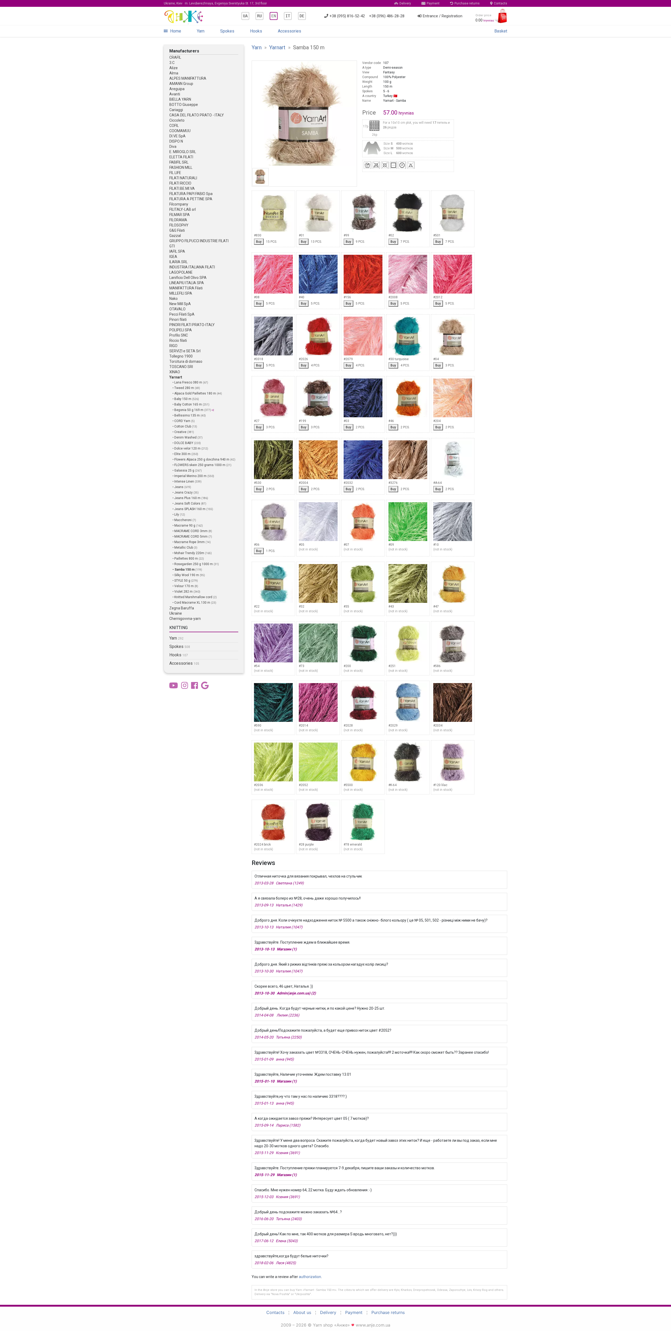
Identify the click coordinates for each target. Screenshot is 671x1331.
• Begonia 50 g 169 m (188, 410)
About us (302, 1312)
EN (273, 16)
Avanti (174, 94)
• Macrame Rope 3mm (188, 542)
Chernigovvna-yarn (185, 618)
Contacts (500, 3)
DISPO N (176, 141)
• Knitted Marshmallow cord (192, 597)
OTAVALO (177, 309)
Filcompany (178, 204)
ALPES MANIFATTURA (187, 78)
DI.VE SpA (177, 136)
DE (302, 16)
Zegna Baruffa (181, 608)
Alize (173, 68)
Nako (173, 298)
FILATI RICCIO (180, 183)
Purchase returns (467, 3)
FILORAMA (178, 220)
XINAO (174, 372)
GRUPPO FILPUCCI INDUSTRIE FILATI (199, 241)
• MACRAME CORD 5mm (190, 536)
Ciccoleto (177, 120)
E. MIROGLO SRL (182, 152)
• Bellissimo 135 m (186, 415)
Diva (172, 146)
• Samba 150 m (183, 569)
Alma (173, 73)
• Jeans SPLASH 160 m (189, 509)
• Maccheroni (182, 520)
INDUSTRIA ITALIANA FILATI (192, 267)
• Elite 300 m (181, 454)
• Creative (179, 432)
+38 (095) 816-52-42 (347, 16)
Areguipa (177, 89)
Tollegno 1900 (181, 356)
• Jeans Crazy (182, 492)
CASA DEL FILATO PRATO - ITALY (196, 115)
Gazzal (175, 236)
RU (259, 16)
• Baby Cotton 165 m (187, 404)
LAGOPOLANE (181, 272)
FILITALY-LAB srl (182, 209)
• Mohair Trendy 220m (188, 553)
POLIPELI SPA (180, 330)
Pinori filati (178, 319)
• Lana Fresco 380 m (187, 382)
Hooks (256, 31)
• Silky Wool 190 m (186, 575)
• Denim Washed (184, 437)
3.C (172, 63)
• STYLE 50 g (181, 580)
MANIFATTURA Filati (186, 288)
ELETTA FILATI (181, 157)
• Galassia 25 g (183, 470)
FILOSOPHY (178, 225)
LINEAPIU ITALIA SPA (186, 283)
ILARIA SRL (178, 262)
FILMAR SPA (179, 215)
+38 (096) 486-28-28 (386, 16)
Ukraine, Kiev (215, 3)
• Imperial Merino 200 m (189, 476)
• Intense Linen (183, 481)
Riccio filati (178, 340)
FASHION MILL (180, 167)
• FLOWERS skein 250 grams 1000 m (199, 465)
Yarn (200, 31)
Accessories (289, 31)
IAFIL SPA (177, 251)
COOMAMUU (180, 131)
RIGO (173, 346)
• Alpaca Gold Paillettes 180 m (194, 393)
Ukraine (175, 613)
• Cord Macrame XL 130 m (191, 602)
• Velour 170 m (183, 586)
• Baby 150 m (182, 399)
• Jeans (178, 487)
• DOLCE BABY (183, 443)
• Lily (176, 514)
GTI (172, 246)
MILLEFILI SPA (180, 293)
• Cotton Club (182, 426)
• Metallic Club (183, 547)
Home (175, 31)
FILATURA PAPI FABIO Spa (191, 194)
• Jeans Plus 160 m (186, 498)
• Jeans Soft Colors (186, 503)
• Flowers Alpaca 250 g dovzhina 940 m (201, 459)
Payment (433, 3)
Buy (259, 242)
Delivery (405, 3)
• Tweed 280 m (183, 388)
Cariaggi (176, 110)
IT (287, 16)
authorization (310, 1277)
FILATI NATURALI (183, 178)
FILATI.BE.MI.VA (182, 188)
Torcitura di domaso (185, 361)
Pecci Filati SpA (181, 314)
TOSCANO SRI (181, 367)
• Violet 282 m (182, 591)
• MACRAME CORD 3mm (190, 531)
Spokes (227, 31)
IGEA (173, 257)
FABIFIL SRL (178, 162)
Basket (500, 31)
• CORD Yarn (181, 421)
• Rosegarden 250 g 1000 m (193, 564)
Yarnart (175, 377)
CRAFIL (175, 57)
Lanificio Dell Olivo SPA (188, 277)
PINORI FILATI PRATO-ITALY (192, 325)
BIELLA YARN (180, 99)
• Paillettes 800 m (185, 558)
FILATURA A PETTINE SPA (190, 199)
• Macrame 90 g (184, 525)
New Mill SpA (180, 304)
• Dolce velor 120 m (186, 448)
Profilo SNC (178, 335)
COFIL (174, 125)
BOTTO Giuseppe (183, 104)
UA (245, 16)
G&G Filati (177, 230)
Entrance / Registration (442, 16)
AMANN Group (181, 84)
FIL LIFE (175, 173)
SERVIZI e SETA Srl (185, 351)
